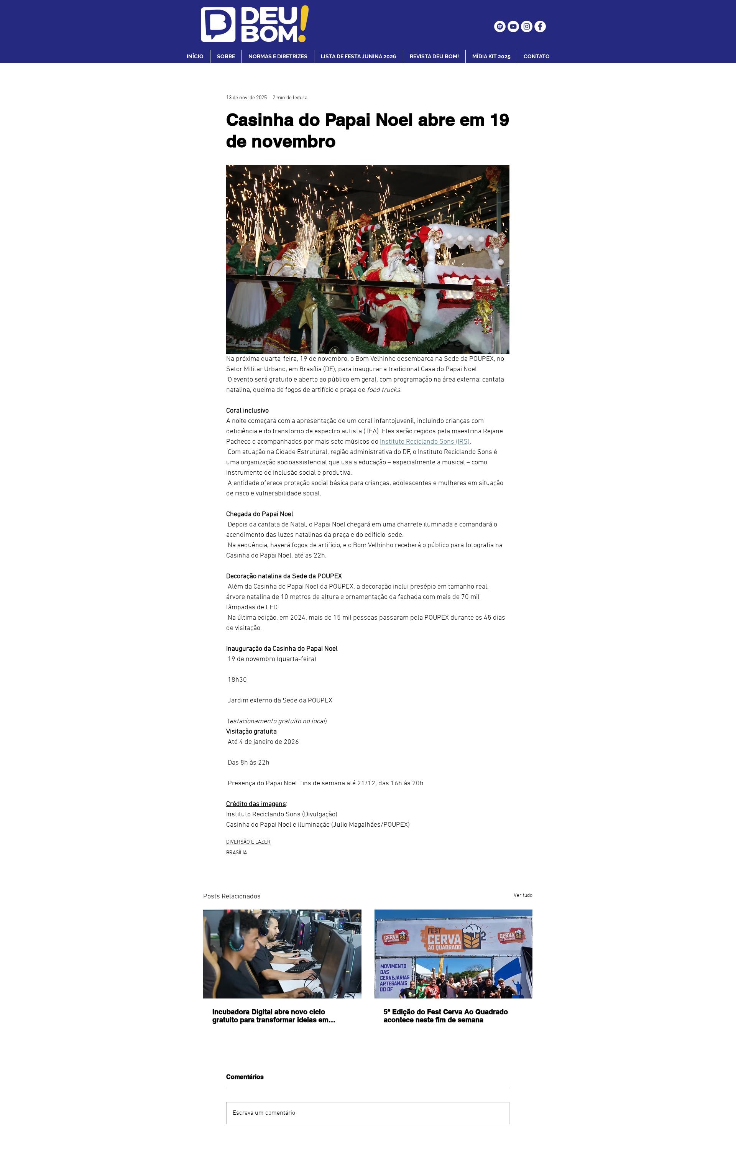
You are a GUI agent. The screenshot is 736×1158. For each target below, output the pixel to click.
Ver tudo (523, 895)
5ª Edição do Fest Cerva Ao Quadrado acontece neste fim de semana (446, 1016)
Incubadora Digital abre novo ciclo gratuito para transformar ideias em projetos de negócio (270, 1016)
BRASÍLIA (236, 853)
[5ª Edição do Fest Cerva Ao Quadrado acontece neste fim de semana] (454, 954)
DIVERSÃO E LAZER (248, 842)
